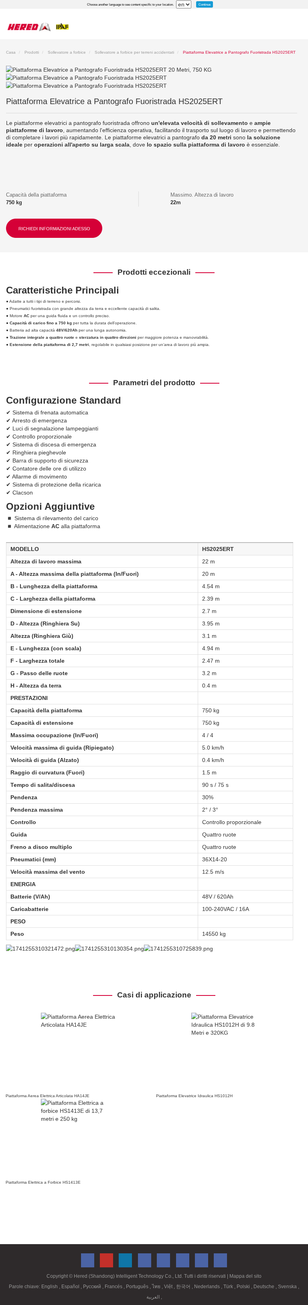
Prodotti (31, 52)
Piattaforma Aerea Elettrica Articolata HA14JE (47, 1096)
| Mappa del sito (244, 1276)
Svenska (288, 1286)
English (50, 1286)
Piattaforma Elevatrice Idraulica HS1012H (194, 1096)
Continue (205, 4)
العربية (153, 1297)
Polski (244, 1286)
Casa (11, 52)
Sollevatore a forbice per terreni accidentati (134, 52)
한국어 (184, 1286)
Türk (228, 1286)
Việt (169, 1286)
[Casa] (38, 26)
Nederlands (207, 1286)
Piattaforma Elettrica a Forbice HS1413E (43, 1182)
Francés (114, 1286)
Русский (92, 1286)
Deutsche (264, 1286)
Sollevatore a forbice (67, 52)
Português (138, 1286)
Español (71, 1286)
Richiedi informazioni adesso (54, 228)
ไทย (157, 1286)
